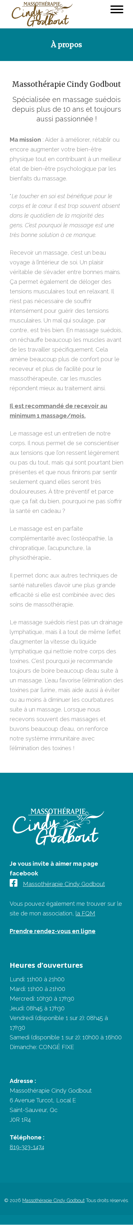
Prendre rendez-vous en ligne (53, 931)
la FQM (85, 913)
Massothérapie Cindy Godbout (64, 884)
